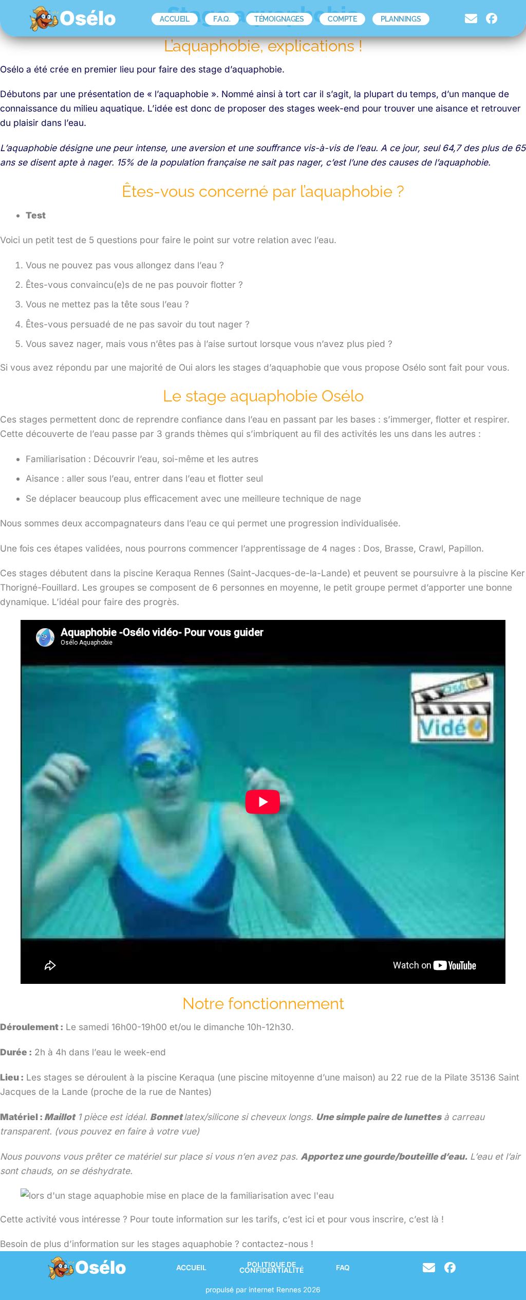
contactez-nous (275, 1243)
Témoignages (279, 19)
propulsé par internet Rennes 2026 (263, 1290)
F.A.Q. (222, 19)
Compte (342, 19)
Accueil (174, 19)
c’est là (424, 1219)
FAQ (343, 1268)
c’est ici (297, 1219)
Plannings (401, 19)
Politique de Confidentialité (271, 1267)
